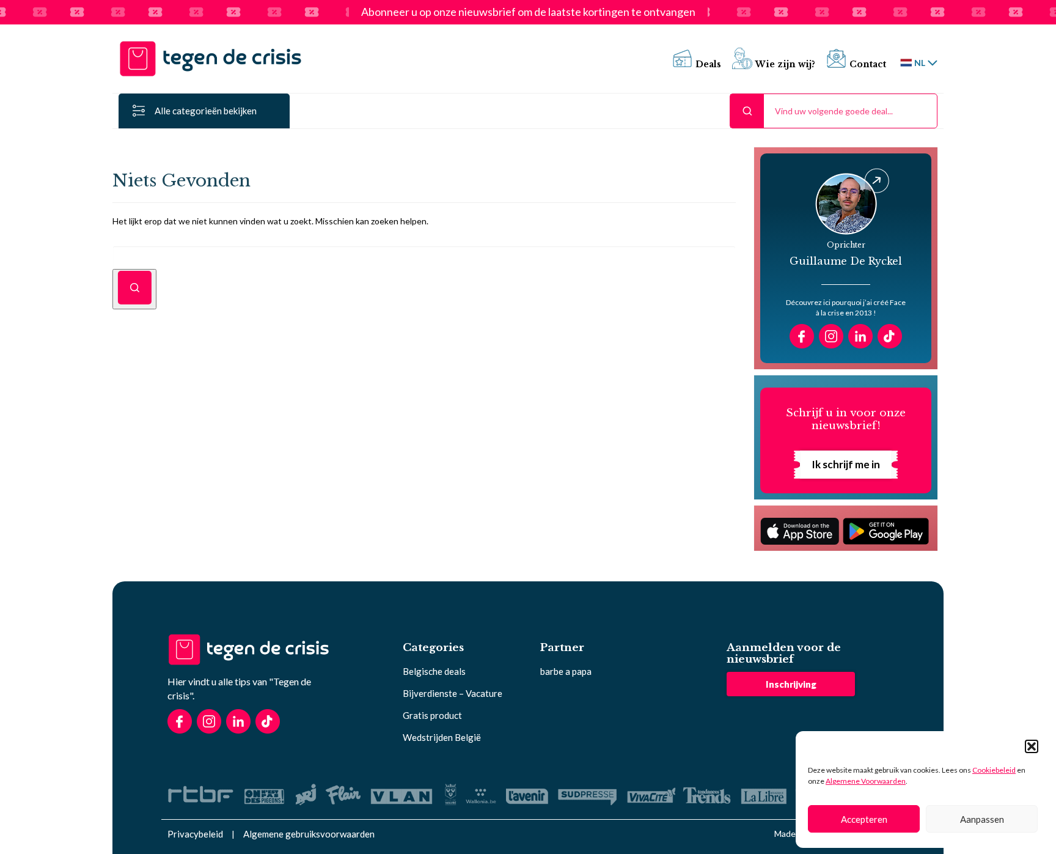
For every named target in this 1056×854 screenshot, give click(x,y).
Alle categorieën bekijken (206, 110)
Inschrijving (791, 684)
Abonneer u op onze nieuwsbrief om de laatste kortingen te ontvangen (528, 12)
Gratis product (432, 715)
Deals (708, 64)
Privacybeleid (195, 833)
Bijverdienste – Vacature (452, 693)
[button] (1031, 746)
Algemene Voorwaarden (866, 781)
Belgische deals (434, 671)
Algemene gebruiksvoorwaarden (309, 833)
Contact (867, 64)
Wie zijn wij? (785, 64)
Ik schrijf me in (846, 464)
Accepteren (864, 819)
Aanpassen (982, 819)
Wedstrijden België (442, 737)
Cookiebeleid (994, 770)
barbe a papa (566, 671)
